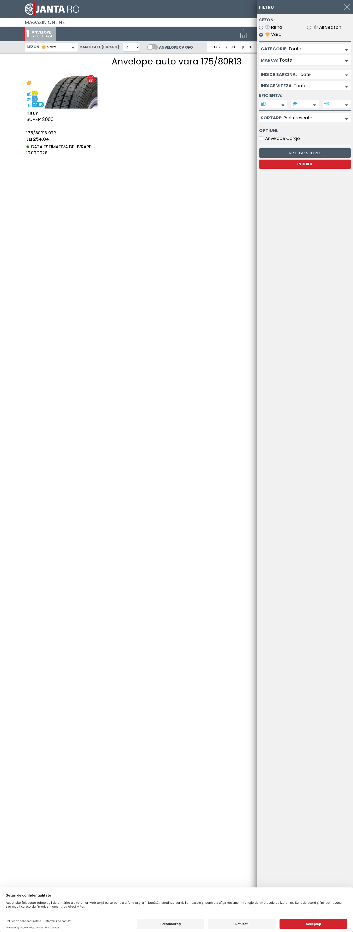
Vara (275, 34)
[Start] (243, 34)
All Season (329, 27)
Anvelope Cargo (176, 47)
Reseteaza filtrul (305, 152)
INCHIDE (305, 164)
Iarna (276, 27)
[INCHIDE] (347, 7)
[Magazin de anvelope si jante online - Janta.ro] (176, 9)
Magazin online (45, 22)
